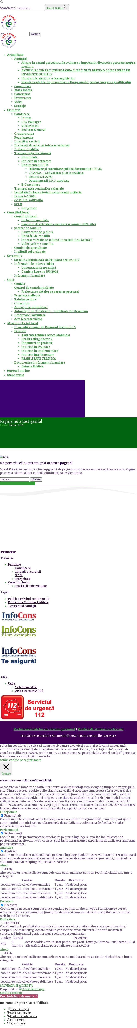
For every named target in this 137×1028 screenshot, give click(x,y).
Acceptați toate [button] (30, 760)
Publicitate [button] (7, 919)
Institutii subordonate (31, 586)
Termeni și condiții (22, 606)
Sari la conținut (11, 992)
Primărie (14, 564)
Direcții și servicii (28, 571)
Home (4, 425)
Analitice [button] (6, 847)
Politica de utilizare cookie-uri (100, 729)
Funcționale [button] (8, 812)
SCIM (19, 575)
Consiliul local (18, 582)
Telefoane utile (26, 687)
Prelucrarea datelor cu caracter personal (44, 729)
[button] (2, 2)
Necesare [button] (6, 901)
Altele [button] (4, 865)
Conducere (23, 568)
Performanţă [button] (9, 830)
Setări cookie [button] (9, 760)
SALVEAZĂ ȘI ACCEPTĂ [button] (16, 985)
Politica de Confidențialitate (28, 602)
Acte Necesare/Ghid (29, 690)
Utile (11, 683)
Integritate (23, 579)
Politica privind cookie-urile (28, 598)
